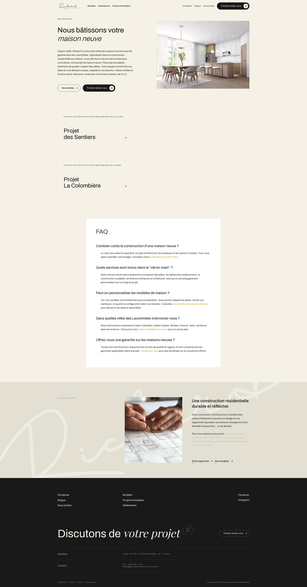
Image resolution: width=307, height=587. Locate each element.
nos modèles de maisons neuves (190, 304)
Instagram (243, 500)
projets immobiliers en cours (153, 329)
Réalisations (104, 6)
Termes (71, 582)
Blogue (197, 6)
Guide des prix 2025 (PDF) (164, 257)
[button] (233, 6)
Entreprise (187, 6)
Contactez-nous (149, 351)
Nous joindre (209, 6)
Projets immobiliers (121, 6)
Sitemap (79, 582)
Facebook (243, 495)
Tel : (132, 564)
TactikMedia (245, 582)
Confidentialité (62, 582)
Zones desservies (90, 582)
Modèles (92, 6)
